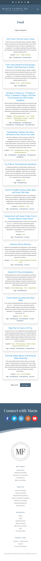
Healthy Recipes (20, 521)
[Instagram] (25, 2)
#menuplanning (26, 57)
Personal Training (20, 490)
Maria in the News (20, 480)
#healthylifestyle (26, 122)
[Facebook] (16, 2)
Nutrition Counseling (20, 500)
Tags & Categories (20, 30)
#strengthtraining (30, 124)
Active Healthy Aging (18, 116)
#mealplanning (17, 57)
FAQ (20, 528)
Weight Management (20, 120)
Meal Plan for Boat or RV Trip (20, 328)
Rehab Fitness (20, 505)
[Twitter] (19, 2)
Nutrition (31, 118)
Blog (20, 518)
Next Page (25, 385)
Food (17, 55)
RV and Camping (20, 344)
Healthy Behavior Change (20, 118)
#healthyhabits (17, 122)
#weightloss (20, 157)
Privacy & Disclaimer (20, 546)
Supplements (32, 288)
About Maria (20, 470)
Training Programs (20, 493)
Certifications (20, 478)
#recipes (31, 209)
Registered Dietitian (21, 473)
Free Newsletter (20, 531)
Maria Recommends (20, 526)
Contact (20, 544)
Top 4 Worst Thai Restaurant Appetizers (20, 164)
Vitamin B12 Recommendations (20, 272)
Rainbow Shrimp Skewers (20, 244)
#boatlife (12, 348)
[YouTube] (28, 2)
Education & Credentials (20, 475)
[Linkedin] (22, 2)
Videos (20, 516)
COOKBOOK (21, 206)
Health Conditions (26, 55)
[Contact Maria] (13, 2)
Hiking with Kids (20, 523)
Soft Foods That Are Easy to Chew (21, 39)
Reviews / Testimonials (20, 541)
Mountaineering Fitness (20, 495)
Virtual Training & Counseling (20, 498)
